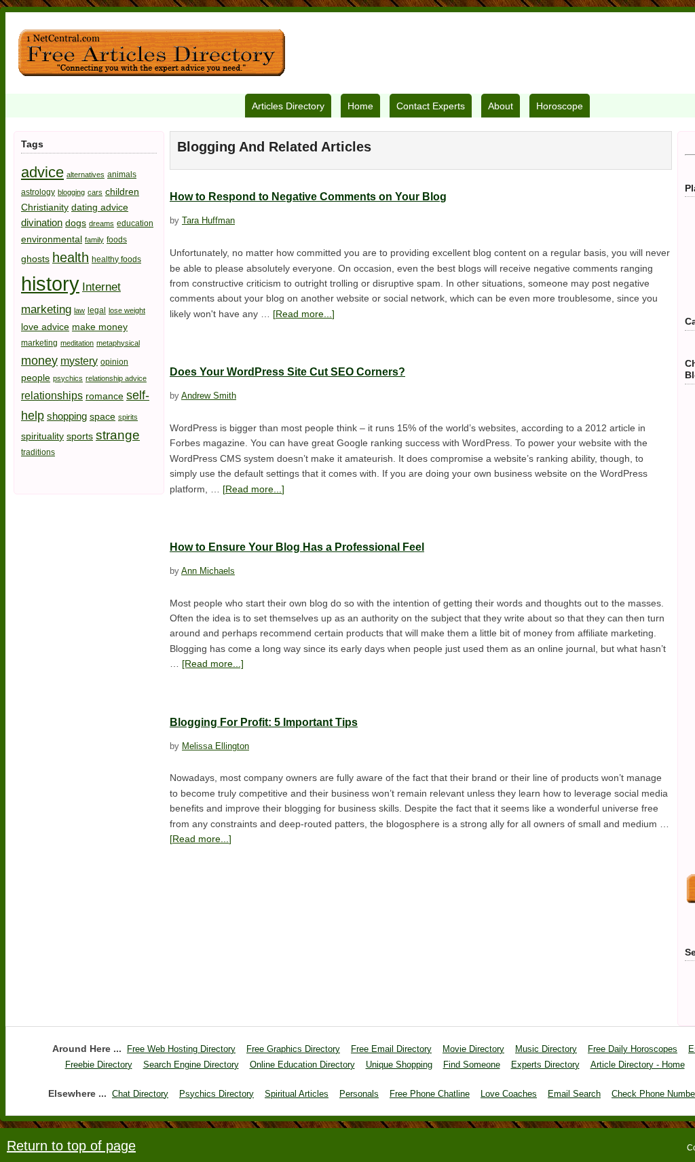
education (135, 223)
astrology (38, 192)
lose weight (127, 310)
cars (95, 192)
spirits (128, 417)
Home (360, 106)
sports (80, 436)
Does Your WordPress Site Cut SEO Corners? (287, 372)
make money (100, 326)
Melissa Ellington (215, 746)
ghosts (35, 258)
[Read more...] (304, 313)
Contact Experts (430, 106)
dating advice (99, 207)
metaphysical (118, 343)
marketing (39, 343)
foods (117, 239)
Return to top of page (71, 1145)
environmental (51, 239)
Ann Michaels (208, 571)
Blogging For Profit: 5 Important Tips (264, 722)
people (35, 377)
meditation (77, 343)
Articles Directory (288, 106)
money (39, 360)
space (102, 416)
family (94, 240)
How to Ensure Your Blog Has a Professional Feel (297, 547)
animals (121, 174)
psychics (68, 378)
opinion (114, 362)
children (122, 191)
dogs (75, 222)
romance (105, 396)
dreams (101, 223)
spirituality (42, 436)
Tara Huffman (208, 220)
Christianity (45, 207)
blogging (71, 192)
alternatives (86, 174)
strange (118, 435)
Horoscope (559, 106)
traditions (38, 452)
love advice (45, 326)
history (50, 283)
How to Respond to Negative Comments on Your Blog (308, 196)
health (70, 257)
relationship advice (116, 378)
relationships (52, 395)
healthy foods (116, 259)
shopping (67, 416)
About (500, 106)
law (79, 310)
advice (42, 172)
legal (97, 310)
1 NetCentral (151, 53)
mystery (79, 361)
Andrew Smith (208, 396)
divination (41, 222)
